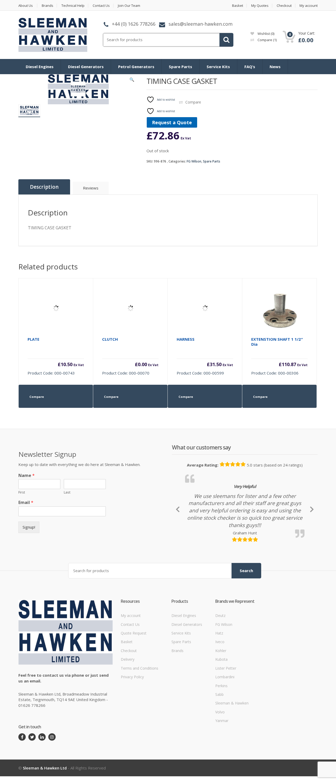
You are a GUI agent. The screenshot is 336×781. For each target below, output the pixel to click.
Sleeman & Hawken (232, 734)
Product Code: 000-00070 (130, 356)
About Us (25, 6)
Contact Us (101, 6)
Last (67, 492)
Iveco (219, 673)
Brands (47, 6)
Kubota (221, 690)
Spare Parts (180, 66)
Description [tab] (44, 186)
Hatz (219, 664)
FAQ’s (249, 66)
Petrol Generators (136, 66)
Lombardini (224, 708)
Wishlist (265, 33)
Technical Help (73, 6)
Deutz (220, 646)
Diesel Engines (40, 66)
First (21, 492)
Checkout (284, 6)
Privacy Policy (132, 708)
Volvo (220, 743)
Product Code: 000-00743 (56, 356)
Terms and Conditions (139, 699)
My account (309, 6)
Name (26, 475)
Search (246, 601)
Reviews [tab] (90, 188)
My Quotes (260, 6)
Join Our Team (129, 6)
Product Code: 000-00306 (279, 356)
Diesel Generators (86, 66)
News (275, 66)
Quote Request (133, 664)
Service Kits (218, 66)
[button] (132, 81)
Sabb (219, 725)
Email (25, 502)
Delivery (127, 690)
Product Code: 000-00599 (205, 356)
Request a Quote (172, 122)
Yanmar (221, 752)
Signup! (29, 527)
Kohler (220, 681)
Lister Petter (225, 699)
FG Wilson (194, 161)
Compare (267, 39)
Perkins (221, 716)
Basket (237, 6)
